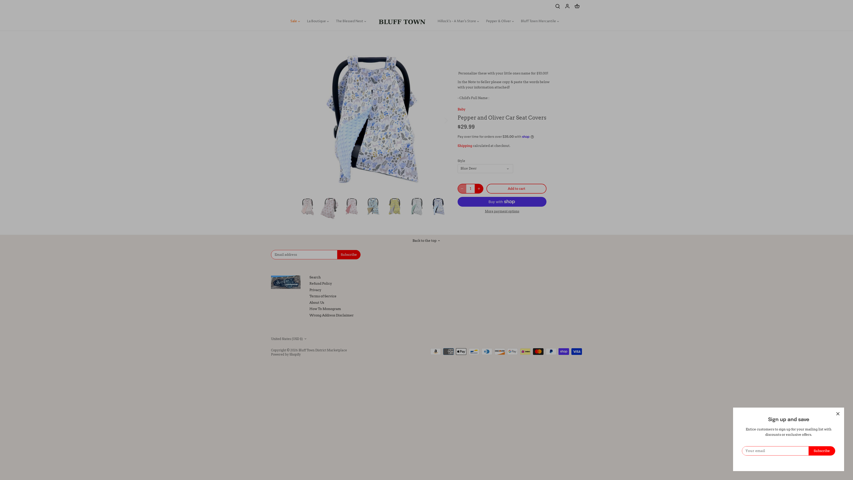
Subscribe (822, 451)
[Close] (838, 414)
